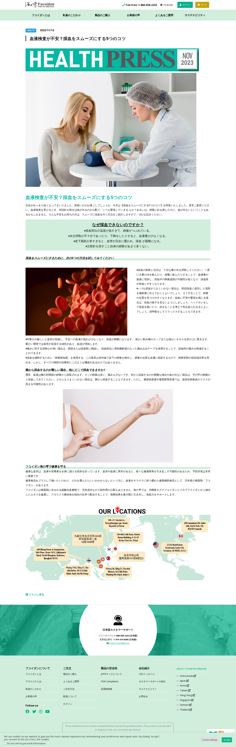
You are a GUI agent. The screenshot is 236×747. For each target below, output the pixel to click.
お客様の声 (133, 15)
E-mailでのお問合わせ (119, 643)
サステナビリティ (195, 15)
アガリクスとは (33, 681)
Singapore (185, 700)
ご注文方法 (68, 688)
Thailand (185, 709)
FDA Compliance (109, 681)
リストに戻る (36, 594)
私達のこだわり (72, 15)
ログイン (67, 703)
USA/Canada (187, 675)
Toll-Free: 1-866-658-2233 (141, 5)
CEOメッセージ (147, 673)
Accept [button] (227, 739)
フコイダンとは (41, 15)
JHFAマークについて (111, 673)
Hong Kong (186, 695)
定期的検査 (106, 688)
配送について (70, 696)
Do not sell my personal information (26, 743)
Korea (183, 685)
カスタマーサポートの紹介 (152, 681)
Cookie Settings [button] (209, 739)
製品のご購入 (102, 15)
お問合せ (143, 696)
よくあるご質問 (164, 15)
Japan (183, 680)
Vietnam (184, 704)
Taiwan (184, 690)
